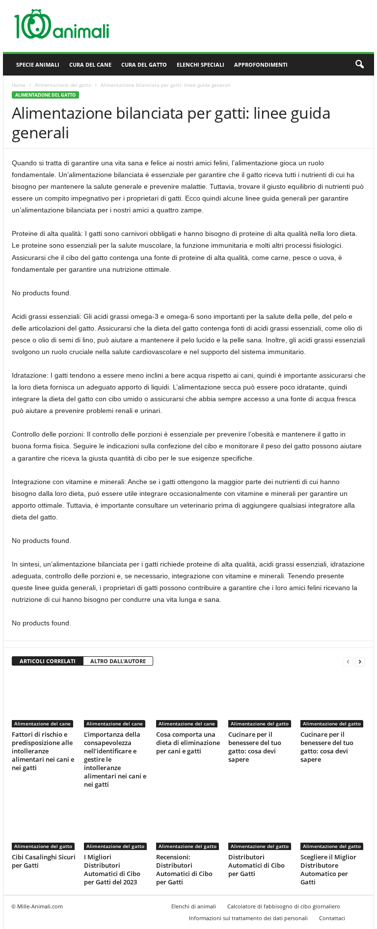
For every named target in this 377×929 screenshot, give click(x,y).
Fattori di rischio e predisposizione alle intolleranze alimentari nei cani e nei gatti (43, 751)
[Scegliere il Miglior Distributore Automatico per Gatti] (332, 823)
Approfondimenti (261, 64)
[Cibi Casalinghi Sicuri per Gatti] (44, 823)
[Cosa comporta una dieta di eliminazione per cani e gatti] (188, 700)
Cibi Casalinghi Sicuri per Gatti (44, 861)
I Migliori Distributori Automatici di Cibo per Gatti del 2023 (112, 869)
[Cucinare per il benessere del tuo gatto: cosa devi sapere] (260, 700)
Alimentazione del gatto (63, 84)
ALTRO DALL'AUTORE (118, 661)
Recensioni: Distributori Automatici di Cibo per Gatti (184, 869)
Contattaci (332, 918)
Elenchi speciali (200, 64)
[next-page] (360, 661)
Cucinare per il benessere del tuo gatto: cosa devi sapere (254, 747)
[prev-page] (348, 661)
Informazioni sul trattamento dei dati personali (248, 918)
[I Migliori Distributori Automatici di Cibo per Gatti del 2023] (116, 823)
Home (19, 84)
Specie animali (37, 64)
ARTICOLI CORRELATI (48, 661)
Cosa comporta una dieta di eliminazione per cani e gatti (188, 742)
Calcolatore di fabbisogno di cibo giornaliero (283, 906)
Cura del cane (90, 64)
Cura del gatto (144, 64)
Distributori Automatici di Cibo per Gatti (256, 865)
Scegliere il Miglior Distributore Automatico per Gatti (328, 869)
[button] (359, 65)
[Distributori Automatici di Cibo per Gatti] (260, 823)
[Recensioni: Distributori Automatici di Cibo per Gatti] (188, 823)
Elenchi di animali (193, 906)
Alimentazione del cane (42, 723)
